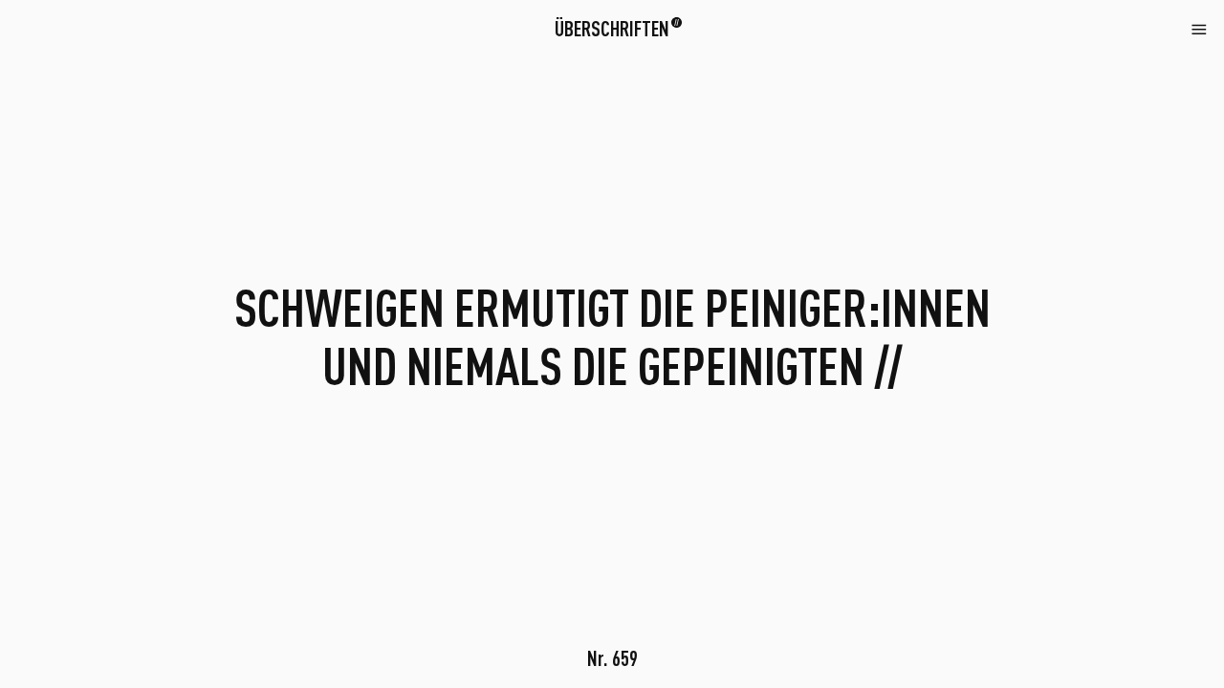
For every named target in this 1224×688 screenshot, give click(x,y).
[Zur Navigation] (1199, 27)
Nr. (612, 658)
